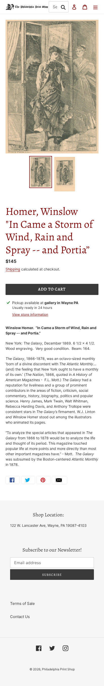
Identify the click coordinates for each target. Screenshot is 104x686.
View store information (30, 314)
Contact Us (20, 616)
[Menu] (95, 7)
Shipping (13, 269)
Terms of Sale (22, 603)
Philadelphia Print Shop (58, 669)
